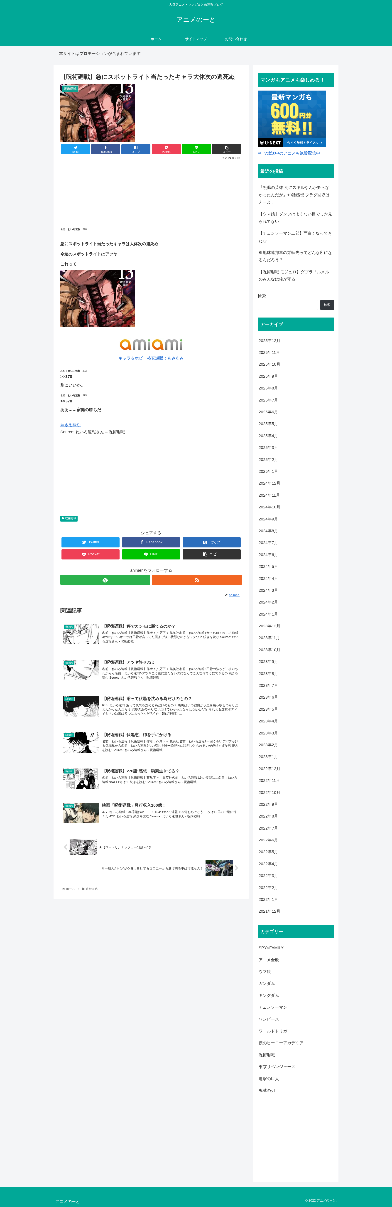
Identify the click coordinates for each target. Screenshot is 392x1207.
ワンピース (269, 1019)
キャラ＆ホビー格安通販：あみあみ (151, 358)
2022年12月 (269, 768)
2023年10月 (269, 650)
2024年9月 (268, 519)
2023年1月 (268, 756)
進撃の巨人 (269, 1078)
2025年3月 (268, 447)
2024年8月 (268, 531)
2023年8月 (268, 673)
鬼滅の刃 (267, 1090)
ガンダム (267, 983)
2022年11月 (269, 780)
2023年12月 (269, 626)
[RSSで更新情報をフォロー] (197, 580)
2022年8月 (268, 816)
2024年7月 (268, 542)
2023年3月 (268, 733)
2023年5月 (268, 709)
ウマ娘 (265, 971)
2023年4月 (268, 721)
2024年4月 (268, 578)
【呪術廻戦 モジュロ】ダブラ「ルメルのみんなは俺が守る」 (294, 275)
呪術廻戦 (70, 518)
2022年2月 (268, 887)
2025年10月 (269, 364)
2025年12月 (269, 340)
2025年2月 (268, 459)
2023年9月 (268, 661)
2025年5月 (268, 423)
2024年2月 (268, 602)
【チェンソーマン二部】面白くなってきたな (295, 237)
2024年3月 (268, 590)
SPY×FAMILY (271, 948)
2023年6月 (268, 697)
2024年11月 (269, 495)
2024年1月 (268, 614)
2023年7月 (268, 685)
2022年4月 (268, 864)
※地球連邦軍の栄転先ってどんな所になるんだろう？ (295, 256)
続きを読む (70, 424)
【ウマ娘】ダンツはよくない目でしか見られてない (295, 218)
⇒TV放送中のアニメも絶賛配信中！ (291, 153)
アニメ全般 (269, 960)
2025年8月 (268, 388)
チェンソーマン (273, 1007)
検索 (262, 296)
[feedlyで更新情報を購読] (105, 580)
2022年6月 (268, 840)
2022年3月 (268, 875)
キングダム (269, 995)
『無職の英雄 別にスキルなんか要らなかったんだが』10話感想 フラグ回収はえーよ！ (294, 194)
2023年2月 (268, 745)
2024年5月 (268, 566)
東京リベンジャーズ (277, 1066)
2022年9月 (268, 804)
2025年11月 (269, 352)
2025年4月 (268, 436)
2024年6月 (268, 554)
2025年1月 (268, 471)
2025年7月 (268, 400)
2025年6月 (268, 412)
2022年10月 (269, 792)
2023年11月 (269, 638)
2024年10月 (269, 507)
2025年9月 (268, 376)
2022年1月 (268, 899)
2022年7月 (268, 828)
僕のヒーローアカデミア (281, 1043)
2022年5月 (268, 852)
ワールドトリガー (275, 1031)
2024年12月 (269, 483)
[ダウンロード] (97, 326)
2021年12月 (269, 911)
